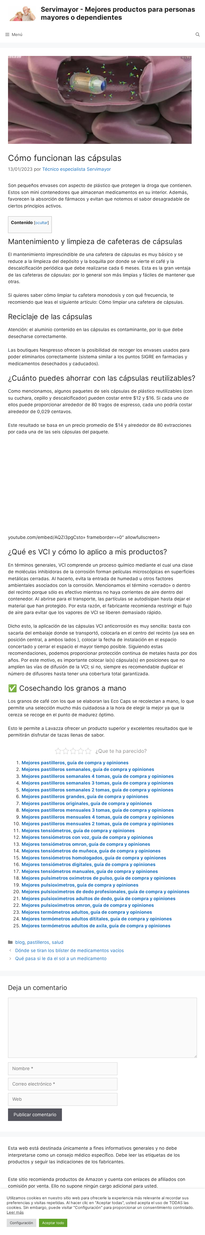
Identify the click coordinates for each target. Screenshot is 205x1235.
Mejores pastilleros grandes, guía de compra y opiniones (85, 796)
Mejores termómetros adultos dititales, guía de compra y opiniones (97, 918)
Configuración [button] (21, 1223)
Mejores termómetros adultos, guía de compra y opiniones (87, 912)
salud (58, 942)
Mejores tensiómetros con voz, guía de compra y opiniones (87, 837)
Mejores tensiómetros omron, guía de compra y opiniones (86, 844)
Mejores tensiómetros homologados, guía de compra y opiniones (94, 857)
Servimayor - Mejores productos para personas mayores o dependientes (118, 13)
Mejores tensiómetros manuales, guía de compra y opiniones (90, 871)
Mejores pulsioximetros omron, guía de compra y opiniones (88, 905)
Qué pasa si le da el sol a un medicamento (61, 958)
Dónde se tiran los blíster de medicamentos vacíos (69, 950)
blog (20, 942)
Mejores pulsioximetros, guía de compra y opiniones (80, 885)
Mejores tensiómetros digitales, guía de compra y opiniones (89, 864)
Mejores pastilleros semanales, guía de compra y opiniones (88, 769)
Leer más (15, 1212)
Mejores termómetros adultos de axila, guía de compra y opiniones (96, 925)
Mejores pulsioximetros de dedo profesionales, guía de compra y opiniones (106, 891)
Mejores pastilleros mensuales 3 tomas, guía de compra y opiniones (98, 810)
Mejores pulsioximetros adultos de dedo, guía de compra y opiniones (99, 898)
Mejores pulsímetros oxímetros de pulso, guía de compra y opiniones (99, 878)
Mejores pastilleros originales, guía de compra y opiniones (87, 803)
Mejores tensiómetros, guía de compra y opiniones (78, 830)
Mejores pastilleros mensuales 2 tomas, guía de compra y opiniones (98, 823)
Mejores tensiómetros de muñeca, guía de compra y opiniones (91, 851)
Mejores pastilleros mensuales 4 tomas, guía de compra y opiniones (98, 817)
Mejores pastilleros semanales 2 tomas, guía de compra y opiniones (98, 790)
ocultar (41, 222)
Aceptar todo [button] (53, 1223)
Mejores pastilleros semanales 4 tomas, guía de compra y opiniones (98, 776)
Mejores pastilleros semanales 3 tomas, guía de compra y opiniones (98, 783)
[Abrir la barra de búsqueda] (197, 35)
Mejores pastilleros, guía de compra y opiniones (75, 762)
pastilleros (38, 942)
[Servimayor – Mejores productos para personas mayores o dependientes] (22, 13)
